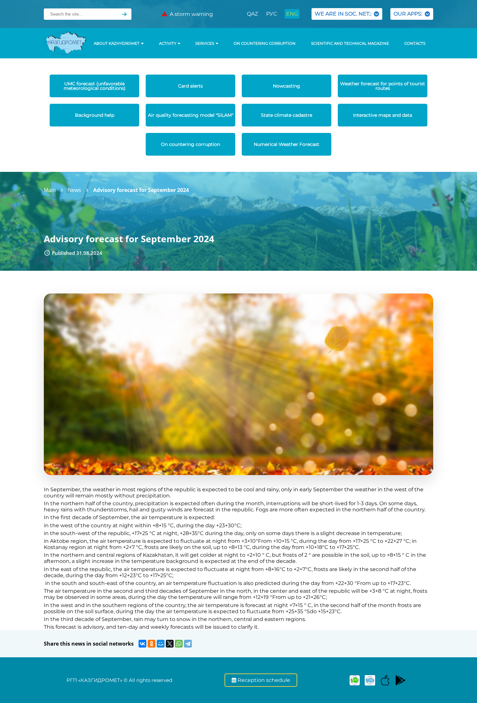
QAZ (252, 14)
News (74, 190)
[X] (170, 644)
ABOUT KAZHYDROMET (117, 43)
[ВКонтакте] (142, 644)
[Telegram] (188, 644)
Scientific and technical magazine (350, 43)
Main (50, 190)
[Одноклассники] (151, 644)
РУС (271, 14)
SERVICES (204, 43)
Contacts (414, 43)
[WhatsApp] (179, 644)
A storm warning (190, 14)
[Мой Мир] (161, 644)
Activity (167, 43)
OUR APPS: (409, 14)
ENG (292, 14)
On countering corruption (265, 43)
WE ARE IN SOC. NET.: (344, 14)
